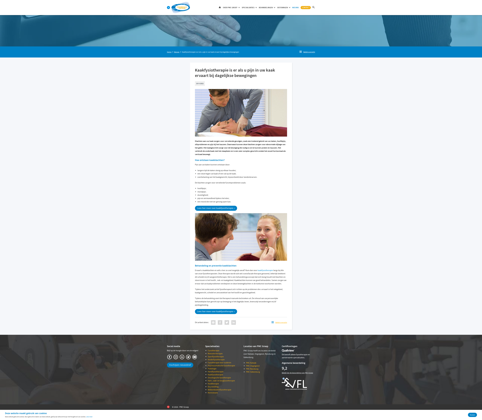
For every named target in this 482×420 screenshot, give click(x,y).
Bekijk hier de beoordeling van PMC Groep (297, 373)
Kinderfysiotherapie (216, 359)
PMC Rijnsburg (252, 369)
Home (220, 8)
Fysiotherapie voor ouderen (219, 362)
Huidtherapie (213, 383)
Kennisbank (213, 393)
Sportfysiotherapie (216, 356)
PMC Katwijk (251, 363)
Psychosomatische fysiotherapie (221, 365)
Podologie (212, 368)
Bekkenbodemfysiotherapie (219, 389)
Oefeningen (282, 7)
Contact (306, 7)
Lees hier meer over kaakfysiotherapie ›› (216, 208)
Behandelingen (266, 7)
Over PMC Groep (230, 7)
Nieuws (295, 7)
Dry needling (213, 386)
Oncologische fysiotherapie (219, 377)
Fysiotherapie (213, 350)
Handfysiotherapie (215, 371)
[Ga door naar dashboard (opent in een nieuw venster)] (168, 7)
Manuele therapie (215, 353)
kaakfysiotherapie (265, 270)
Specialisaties (248, 7)
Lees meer (89, 417)
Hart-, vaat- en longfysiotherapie (221, 380)
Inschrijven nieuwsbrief (180, 365)
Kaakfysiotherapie (215, 374)
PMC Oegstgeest (253, 366)
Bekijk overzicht (309, 52)
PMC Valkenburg (253, 372)
